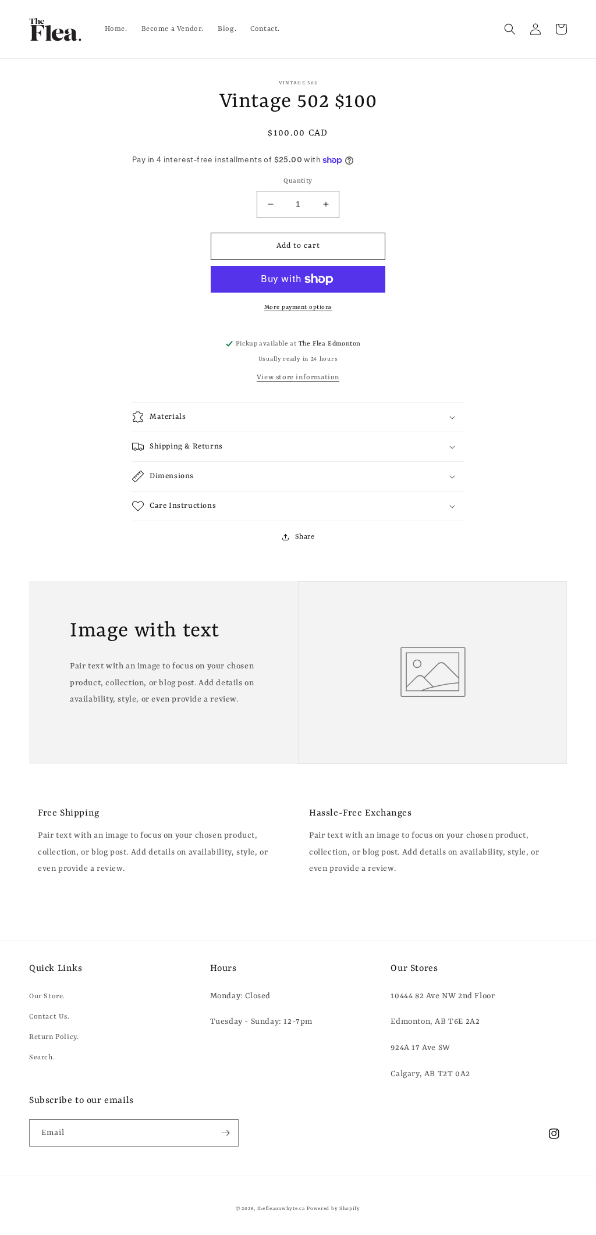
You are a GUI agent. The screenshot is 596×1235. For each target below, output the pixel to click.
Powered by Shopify (333, 1209)
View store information (298, 377)
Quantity (297, 181)
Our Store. (47, 996)
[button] (510, 29)
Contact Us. (49, 1017)
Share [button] (305, 537)
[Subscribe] (225, 1133)
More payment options (298, 307)
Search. (42, 1058)
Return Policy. (54, 1037)
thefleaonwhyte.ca (281, 1209)
